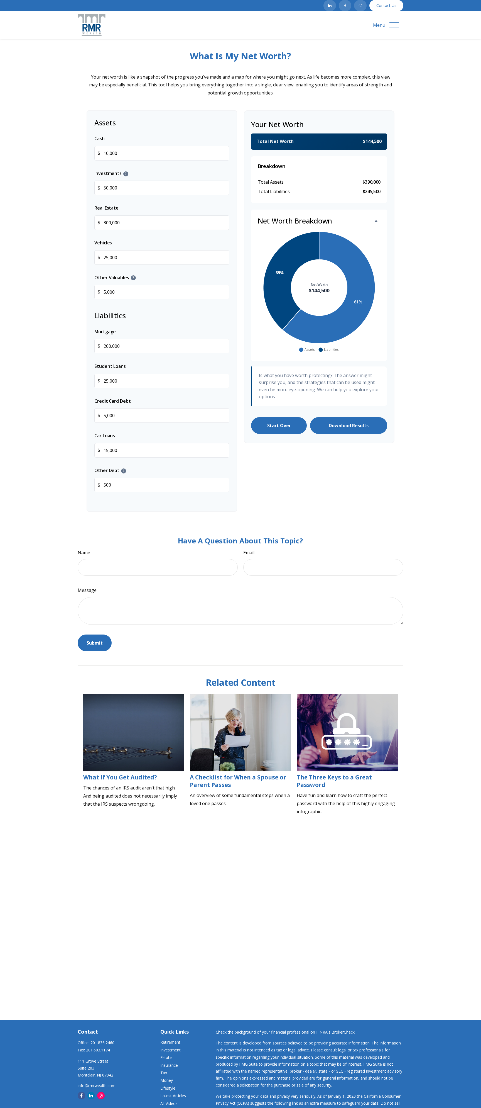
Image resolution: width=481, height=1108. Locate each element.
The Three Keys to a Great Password (334, 781)
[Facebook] (345, 5)
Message (87, 590)
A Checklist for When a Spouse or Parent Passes (238, 781)
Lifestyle (167, 1088)
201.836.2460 (102, 1042)
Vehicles (103, 243)
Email (248, 553)
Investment (170, 1050)
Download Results (349, 425)
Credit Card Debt (112, 401)
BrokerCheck (343, 1032)
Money (166, 1080)
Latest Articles (173, 1095)
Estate (166, 1057)
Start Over (279, 425)
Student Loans (110, 366)
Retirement (170, 1042)
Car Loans (104, 435)
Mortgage (105, 331)
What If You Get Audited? (120, 777)
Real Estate (106, 208)
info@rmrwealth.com (97, 1085)
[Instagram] (360, 5)
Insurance (169, 1065)
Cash (99, 138)
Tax (163, 1072)
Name (84, 553)
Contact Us (386, 5)
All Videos (169, 1103)
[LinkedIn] (329, 5)
